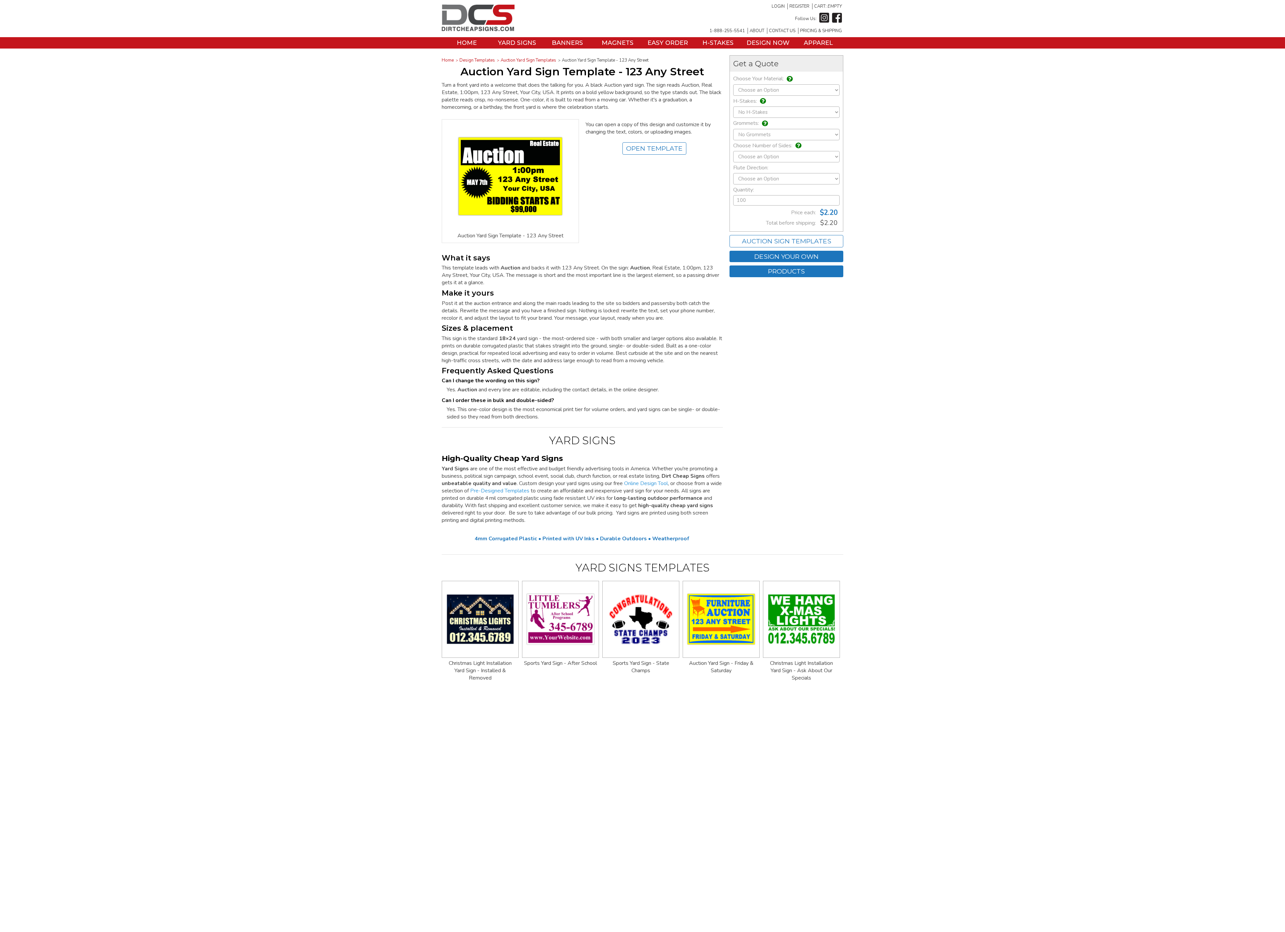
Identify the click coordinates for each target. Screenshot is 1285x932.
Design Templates (477, 60)
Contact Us (782, 31)
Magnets (617, 43)
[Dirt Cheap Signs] (478, 29)
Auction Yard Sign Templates (528, 60)
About (757, 31)
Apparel (818, 43)
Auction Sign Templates (786, 241)
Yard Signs (517, 43)
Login (778, 6)
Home (467, 43)
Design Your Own (786, 256)
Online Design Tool (646, 483)
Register (799, 6)
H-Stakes (718, 43)
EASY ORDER (668, 43)
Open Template (654, 148)
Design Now (768, 43)
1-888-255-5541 (727, 31)
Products (786, 271)
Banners (567, 43)
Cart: (828, 6)
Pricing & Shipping (821, 31)
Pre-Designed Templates (499, 490)
